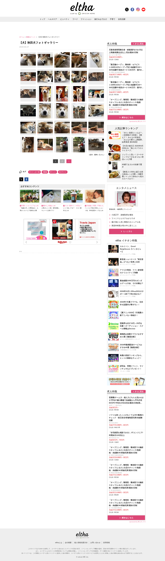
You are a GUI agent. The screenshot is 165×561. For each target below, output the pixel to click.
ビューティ (64, 19)
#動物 (45, 172)
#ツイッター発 (34, 172)
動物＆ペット (31, 37)
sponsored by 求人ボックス (137, 121)
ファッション (86, 19)
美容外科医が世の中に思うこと (124, 226)
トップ (42, 19)
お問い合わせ (95, 543)
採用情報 (106, 543)
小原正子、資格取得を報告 (122, 215)
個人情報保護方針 (81, 543)
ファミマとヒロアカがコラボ (123, 218)
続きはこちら (127, 117)
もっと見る (127, 231)
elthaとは (58, 543)
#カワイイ (62, 172)
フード (75, 19)
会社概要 (68, 543)
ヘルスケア (52, 19)
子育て (112, 19)
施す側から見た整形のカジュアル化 (126, 222)
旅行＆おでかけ (100, 19)
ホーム (21, 37)
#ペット (53, 172)
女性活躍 (121, 19)
